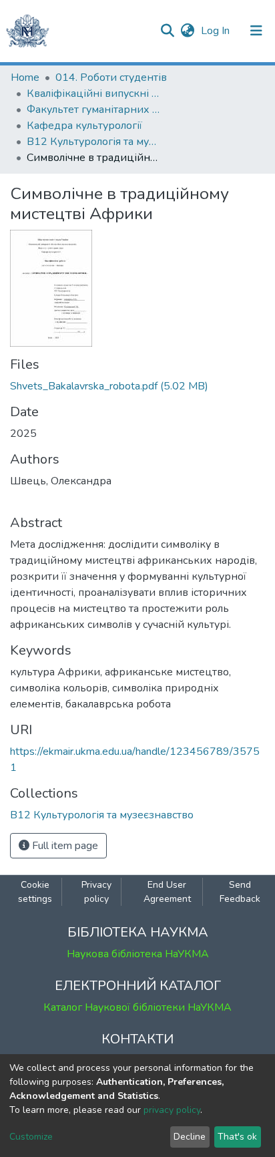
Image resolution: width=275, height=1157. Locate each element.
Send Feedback (240, 891)
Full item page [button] (63, 845)
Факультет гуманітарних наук (93, 109)
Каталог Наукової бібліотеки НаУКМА (137, 1007)
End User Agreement (167, 891)
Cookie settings (35, 891)
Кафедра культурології (84, 125)
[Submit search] (167, 30)
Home (25, 77)
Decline (190, 1136)
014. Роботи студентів (111, 77)
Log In (216, 30)
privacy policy (172, 1110)
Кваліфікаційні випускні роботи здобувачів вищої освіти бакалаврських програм (93, 93)
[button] (187, 31)
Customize (31, 1136)
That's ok (237, 1136)
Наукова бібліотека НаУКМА (138, 954)
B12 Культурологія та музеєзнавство (93, 141)
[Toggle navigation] (256, 30)
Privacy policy (96, 891)
